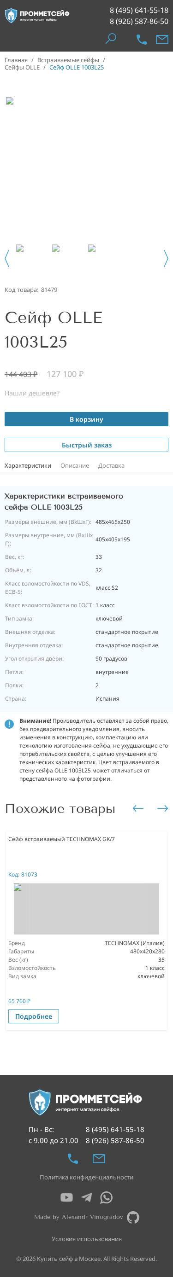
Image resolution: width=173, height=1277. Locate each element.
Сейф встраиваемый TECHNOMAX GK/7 (61, 839)
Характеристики (28, 465)
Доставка (111, 465)
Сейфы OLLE (22, 67)
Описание (74, 465)
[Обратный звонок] (142, 40)
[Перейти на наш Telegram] (86, 1197)
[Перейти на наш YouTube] (66, 1197)
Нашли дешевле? (32, 393)
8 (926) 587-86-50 (139, 21)
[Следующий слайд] (166, 258)
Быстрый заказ (87, 445)
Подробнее (33, 1016)
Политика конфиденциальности (86, 1177)
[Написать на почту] (162, 39)
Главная (16, 60)
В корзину (86, 419)
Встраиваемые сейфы (68, 60)
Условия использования (87, 1239)
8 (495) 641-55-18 (139, 10)
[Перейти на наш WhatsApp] (106, 1197)
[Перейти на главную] (37, 15)
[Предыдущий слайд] (7, 258)
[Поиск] (110, 39)
